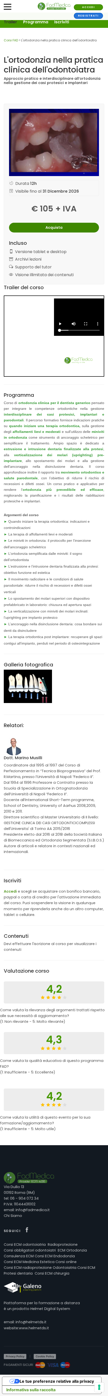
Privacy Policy (15, 1356)
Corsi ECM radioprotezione (28, 1267)
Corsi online (66, 1261)
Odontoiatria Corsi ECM (74, 1267)
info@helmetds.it (31, 1322)
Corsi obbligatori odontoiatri (30, 1250)
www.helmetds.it (34, 1328)
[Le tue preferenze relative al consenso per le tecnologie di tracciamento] (99, 1387)
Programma (35, 22)
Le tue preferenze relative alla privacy (57, 1381)
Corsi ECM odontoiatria (25, 1244)
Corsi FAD (11, 40)
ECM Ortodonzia (72, 1250)
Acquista (54, 227)
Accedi (88, 7)
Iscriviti (61, 22)
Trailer (10, 22)
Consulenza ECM (19, 1256)
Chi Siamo (13, 1215)
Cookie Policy (45, 1356)
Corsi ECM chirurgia (52, 1273)
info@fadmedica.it (33, 1209)
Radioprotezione (63, 1244)
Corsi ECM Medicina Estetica (29, 1261)
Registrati (88, 16)
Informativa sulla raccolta (31, 1389)
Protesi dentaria (18, 1273)
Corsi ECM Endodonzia (55, 1256)
